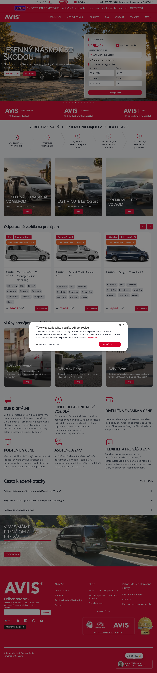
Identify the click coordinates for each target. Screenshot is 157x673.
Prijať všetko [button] (109, 344)
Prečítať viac (92, 337)
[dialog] (78, 336)
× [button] (123, 325)
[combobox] (120, 325)
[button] (49, 344)
